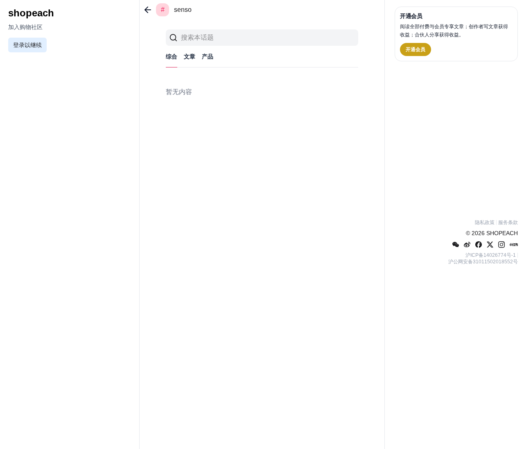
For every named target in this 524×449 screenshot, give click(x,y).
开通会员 (415, 49)
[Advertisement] (456, 139)
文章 (189, 56)
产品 (207, 56)
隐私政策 (485, 222)
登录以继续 (27, 45)
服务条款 (508, 222)
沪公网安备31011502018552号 (483, 262)
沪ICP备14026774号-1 (490, 255)
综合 (171, 56)
